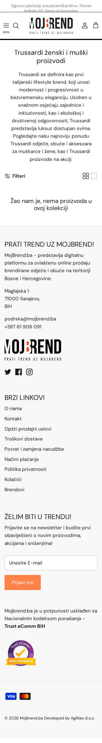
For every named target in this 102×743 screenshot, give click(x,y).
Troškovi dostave (24, 439)
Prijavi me (22, 582)
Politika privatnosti (25, 469)
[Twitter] (8, 372)
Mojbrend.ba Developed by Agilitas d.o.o (57, 718)
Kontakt (13, 418)
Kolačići (13, 479)
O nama (13, 408)
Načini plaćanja (22, 459)
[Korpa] (96, 25)
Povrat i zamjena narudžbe (34, 449)
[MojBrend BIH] (51, 25)
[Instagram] (29, 372)
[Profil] (83, 25)
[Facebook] (18, 372)
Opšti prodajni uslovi (28, 429)
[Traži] (18, 25)
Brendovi (14, 489)
